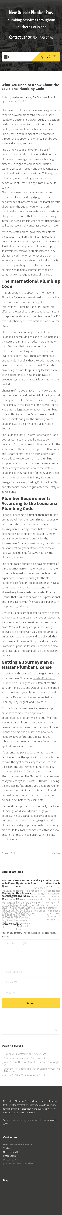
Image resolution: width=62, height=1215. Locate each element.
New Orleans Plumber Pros (31, 12)
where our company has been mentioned (27, 1120)
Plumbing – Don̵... (37, 882)
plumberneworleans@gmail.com (18, 1163)
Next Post (56, 853)
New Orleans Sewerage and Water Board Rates (26, 1057)
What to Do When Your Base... (53, 883)
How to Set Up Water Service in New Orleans (25, 1053)
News (44, 97)
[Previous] (3, 887)
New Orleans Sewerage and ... (23, 895)
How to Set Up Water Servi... (23, 883)
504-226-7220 (43, 38)
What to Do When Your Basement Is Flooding (25, 1075)
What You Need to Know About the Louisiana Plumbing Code (32, 1063)
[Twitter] (48, 56)
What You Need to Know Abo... (9, 883)
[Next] (58, 887)
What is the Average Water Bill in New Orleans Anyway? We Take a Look (32, 1070)
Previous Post (8, 853)
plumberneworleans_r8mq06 (25, 97)
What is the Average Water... (9, 895)
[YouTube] (54, 56)
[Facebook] (42, 56)
